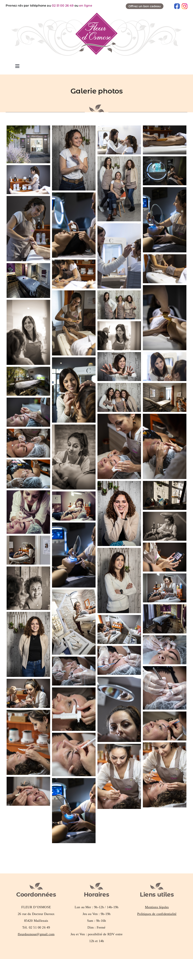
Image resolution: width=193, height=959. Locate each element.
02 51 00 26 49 (63, 5)
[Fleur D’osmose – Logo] (96, 14)
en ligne (85, 5)
